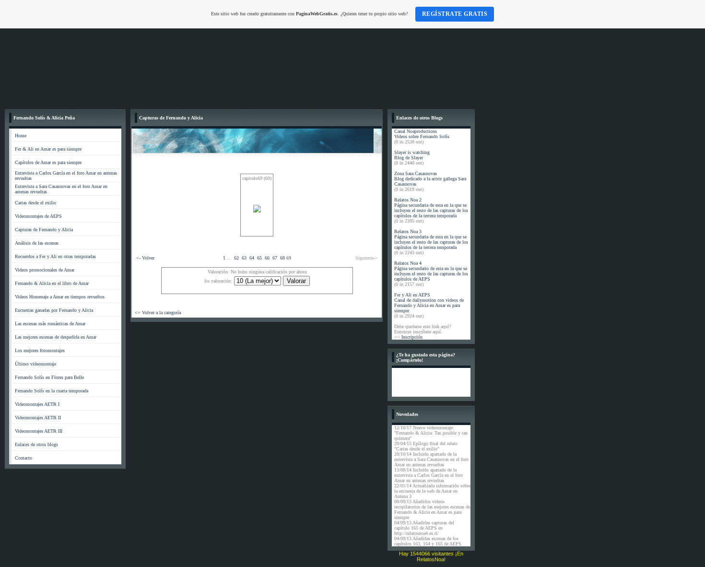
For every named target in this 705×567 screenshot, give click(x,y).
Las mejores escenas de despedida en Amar (55, 337)
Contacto (23, 458)
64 (251, 257)
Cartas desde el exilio (35, 202)
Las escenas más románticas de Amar (50, 323)
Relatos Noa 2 (408, 199)
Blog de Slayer (408, 157)
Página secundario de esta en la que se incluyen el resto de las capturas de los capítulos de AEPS (431, 274)
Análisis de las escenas (37, 243)
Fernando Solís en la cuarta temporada (51, 390)
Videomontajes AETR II (38, 417)
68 (282, 257)
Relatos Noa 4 (408, 263)
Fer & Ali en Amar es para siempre (48, 149)
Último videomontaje (35, 363)
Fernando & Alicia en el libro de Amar (52, 283)
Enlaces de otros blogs (36, 444)
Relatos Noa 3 (408, 231)
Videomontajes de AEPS (38, 216)
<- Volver (145, 257)
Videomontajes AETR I (37, 404)
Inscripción (412, 337)
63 (244, 257)
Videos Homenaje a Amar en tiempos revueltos (60, 296)
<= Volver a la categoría (158, 312)
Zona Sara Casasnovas (415, 173)
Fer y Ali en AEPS (412, 294)
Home (20, 135)
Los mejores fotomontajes (40, 350)
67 (274, 257)
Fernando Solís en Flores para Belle (49, 377)
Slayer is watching (412, 152)
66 (267, 257)
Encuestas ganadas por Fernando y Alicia (54, 310)
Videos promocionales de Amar (44, 269)
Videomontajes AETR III (38, 431)
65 (259, 257)
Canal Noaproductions (415, 131)
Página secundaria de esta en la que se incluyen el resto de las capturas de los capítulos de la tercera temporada (431, 210)
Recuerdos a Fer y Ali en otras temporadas (55, 256)
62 (236, 257)
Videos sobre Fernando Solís (421, 136)
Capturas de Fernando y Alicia (44, 229)
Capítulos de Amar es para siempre (48, 162)
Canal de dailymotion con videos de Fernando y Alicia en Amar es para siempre (429, 305)
